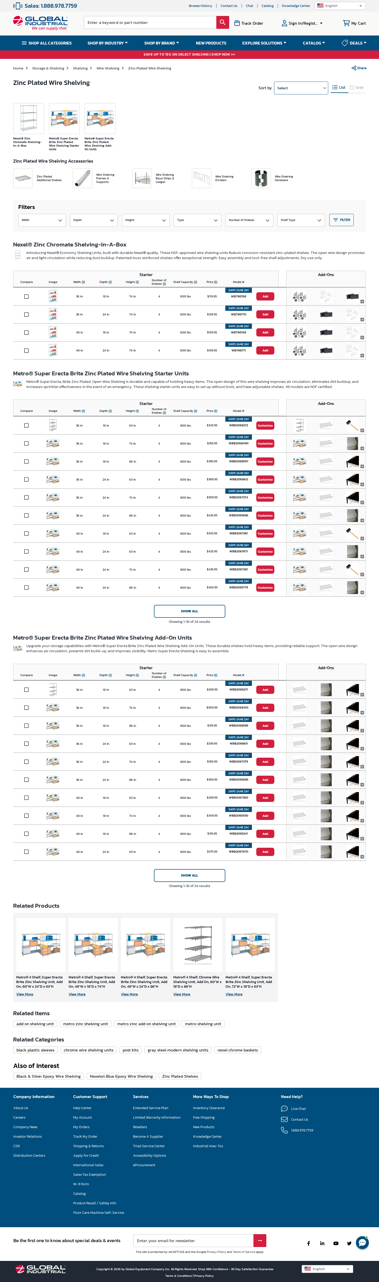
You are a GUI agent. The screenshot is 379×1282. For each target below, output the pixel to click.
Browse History (200, 5)
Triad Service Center (149, 1146)
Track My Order (85, 1136)
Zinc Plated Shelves (180, 1076)
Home (18, 68)
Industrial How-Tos (208, 1146)
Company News (25, 1127)
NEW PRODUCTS (211, 43)
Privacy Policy (216, 1252)
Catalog (268, 5)
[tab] (339, 87)
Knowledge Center (296, 5)
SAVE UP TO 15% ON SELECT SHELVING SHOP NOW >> (189, 54)
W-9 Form (81, 1184)
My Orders (81, 1127)
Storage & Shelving (48, 68)
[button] (340, 6)
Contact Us (229, 5)
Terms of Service (244, 1252)
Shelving (80, 68)
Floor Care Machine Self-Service (98, 1212)
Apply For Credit (86, 1155)
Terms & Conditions (179, 1276)
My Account (82, 1117)
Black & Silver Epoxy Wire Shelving (49, 1076)
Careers (19, 1117)
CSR (16, 1146)
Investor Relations (27, 1136)
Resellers (140, 1127)
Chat (249, 5)
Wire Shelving (107, 68)
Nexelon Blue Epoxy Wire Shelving (121, 1076)
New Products (203, 1127)
